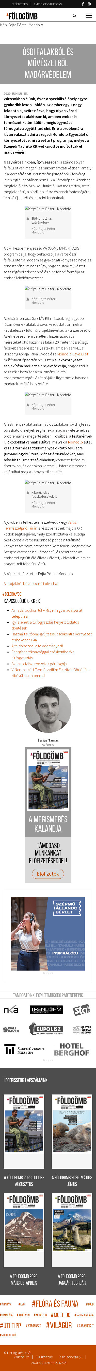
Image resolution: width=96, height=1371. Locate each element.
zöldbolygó (11, 594)
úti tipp (10, 1326)
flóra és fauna (55, 1304)
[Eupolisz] (46, 1029)
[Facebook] (83, 4)
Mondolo (75, 442)
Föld (90, 1304)
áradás (5, 1304)
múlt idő (60, 1315)
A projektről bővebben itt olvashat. (31, 583)
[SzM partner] (24, 1049)
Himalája (6, 1315)
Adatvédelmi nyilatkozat (50, 1363)
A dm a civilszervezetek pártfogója (39, 663)
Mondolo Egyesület (72, 353)
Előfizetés (20, 4)
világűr (59, 1326)
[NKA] (11, 1010)
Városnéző (33, 1326)
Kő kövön (23, 1315)
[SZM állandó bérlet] (48, 934)
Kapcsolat (21, 1357)
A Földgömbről (71, 1357)
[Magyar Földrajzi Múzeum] (82, 1029)
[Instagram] (89, 4)
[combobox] (75, 15)
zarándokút (85, 1326)
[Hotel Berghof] (71, 1049)
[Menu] (89, 15)
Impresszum (44, 1357)
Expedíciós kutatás (48, 4)
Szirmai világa (84, 1315)
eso (21, 1304)
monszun (40, 1315)
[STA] (82, 1010)
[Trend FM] (46, 1010)
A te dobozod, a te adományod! (37, 645)
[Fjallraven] (11, 1029)
